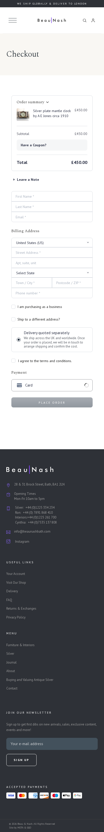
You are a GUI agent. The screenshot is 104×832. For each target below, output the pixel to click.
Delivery (12, 591)
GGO (29, 827)
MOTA (20, 827)
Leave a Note (28, 179)
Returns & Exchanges (21, 608)
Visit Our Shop (16, 582)
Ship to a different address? (38, 319)
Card (29, 385)
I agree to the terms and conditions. (44, 361)
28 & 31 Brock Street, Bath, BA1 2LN (39, 484)
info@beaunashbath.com (32, 531)
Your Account (15, 574)
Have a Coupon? (33, 145)
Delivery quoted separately (54, 339)
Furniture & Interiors (20, 645)
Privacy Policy (15, 617)
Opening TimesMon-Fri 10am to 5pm (29, 496)
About (10, 671)
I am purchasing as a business (39, 306)
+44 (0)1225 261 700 (41, 517)
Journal (11, 662)
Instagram (22, 541)
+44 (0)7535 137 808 (42, 522)
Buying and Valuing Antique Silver (29, 680)
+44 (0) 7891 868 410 (38, 512)
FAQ (9, 600)
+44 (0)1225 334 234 (40, 507)
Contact (11, 688)
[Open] (13, 20)
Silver (10, 653)
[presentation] (52, 385)
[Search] (84, 20)
